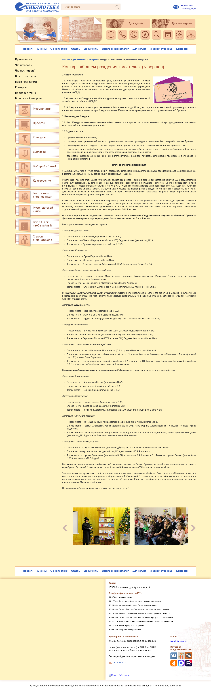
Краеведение (42, 181)
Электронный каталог (115, 49)
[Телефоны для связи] (122, 34)
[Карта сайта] (191, 34)
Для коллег (139, 49)
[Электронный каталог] (156, 34)
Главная (66, 60)
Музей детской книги (43, 209)
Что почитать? (23, 65)
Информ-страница (161, 49)
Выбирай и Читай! (45, 166)
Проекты (39, 123)
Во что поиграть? (25, 76)
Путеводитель (23, 59)
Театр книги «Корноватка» (42, 195)
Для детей (136, 23)
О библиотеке (59, 49)
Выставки (39, 152)
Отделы (75, 49)
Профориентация (25, 93)
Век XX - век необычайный (42, 224)
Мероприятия (42, 109)
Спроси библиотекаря (42, 238)
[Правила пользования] (133, 34)
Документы (91, 49)
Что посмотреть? (25, 71)
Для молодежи (182, 23)
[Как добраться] (145, 34)
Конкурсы (21, 87)
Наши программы (26, 82)
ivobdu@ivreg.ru (178, 641)
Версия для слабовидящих (188, 7)
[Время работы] (111, 34)
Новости (28, 49)
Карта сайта (120, 663)
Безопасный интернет (28, 98)
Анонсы (42, 49)
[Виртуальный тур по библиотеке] (179, 34)
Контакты (182, 49)
